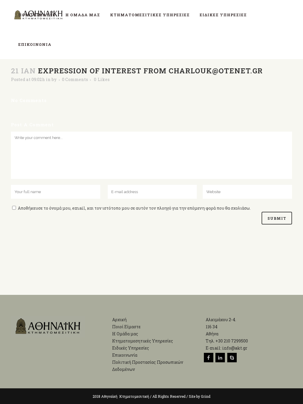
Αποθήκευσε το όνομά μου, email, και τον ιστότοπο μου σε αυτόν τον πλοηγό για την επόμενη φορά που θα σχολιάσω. (134, 208)
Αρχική (119, 319)
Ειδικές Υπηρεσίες (130, 348)
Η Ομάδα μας (125, 334)
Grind (205, 396)
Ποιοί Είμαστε (126, 326)
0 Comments (75, 79)
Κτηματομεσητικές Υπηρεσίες (142, 341)
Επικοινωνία (124, 355)
